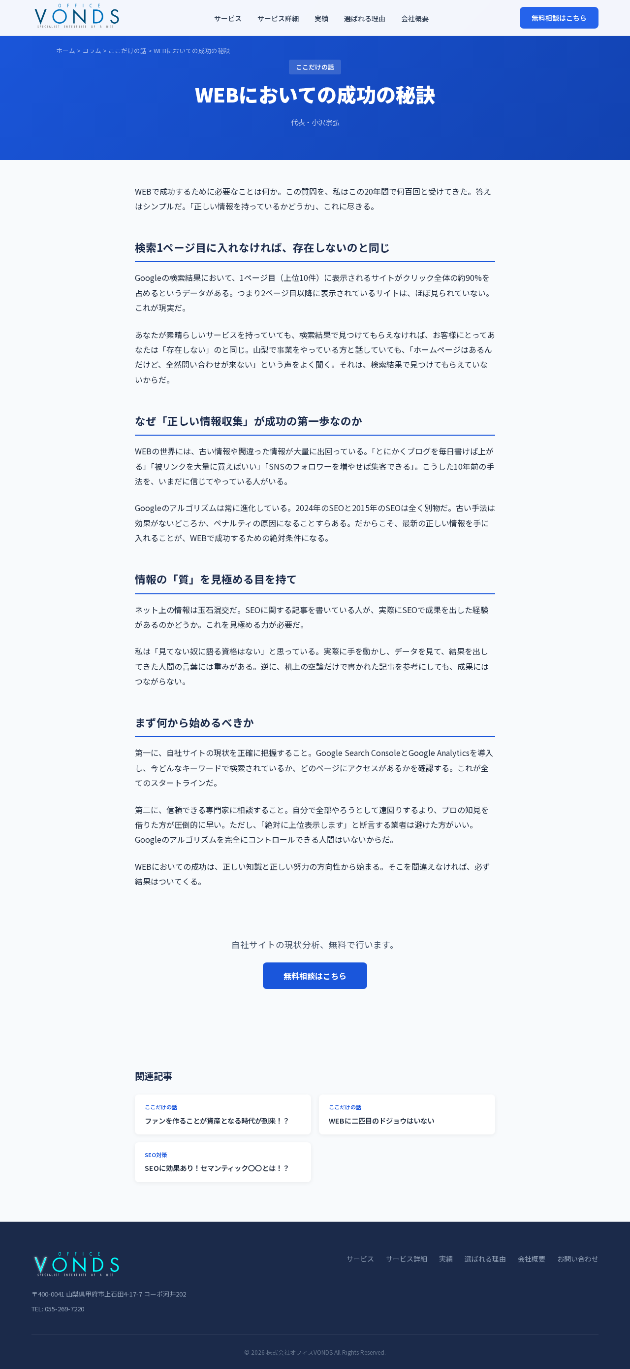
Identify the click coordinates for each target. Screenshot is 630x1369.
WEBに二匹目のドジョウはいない (381, 1114)
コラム (91, 50)
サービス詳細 (278, 18)
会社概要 (415, 18)
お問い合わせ (577, 1259)
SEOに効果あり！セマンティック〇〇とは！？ (217, 1162)
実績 (321, 18)
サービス (228, 18)
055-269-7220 (64, 1308)
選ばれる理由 (364, 18)
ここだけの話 (127, 50)
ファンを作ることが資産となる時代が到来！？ (217, 1114)
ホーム (65, 50)
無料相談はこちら (559, 18)
